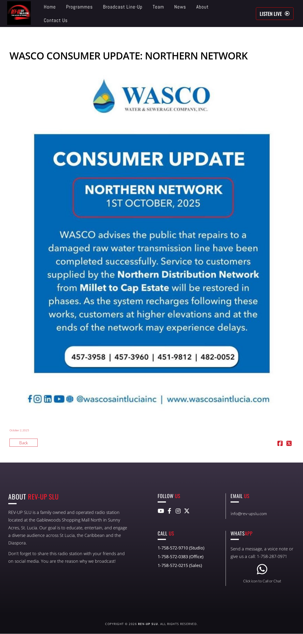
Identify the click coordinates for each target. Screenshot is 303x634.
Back (23, 442)
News (180, 7)
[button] (275, 13)
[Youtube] (160, 511)
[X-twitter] (187, 511)
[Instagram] (178, 511)
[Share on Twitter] (289, 443)
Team (158, 7)
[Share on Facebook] (280, 443)
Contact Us (56, 20)
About (202, 7)
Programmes (79, 7)
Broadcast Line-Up (123, 7)
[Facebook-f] (169, 511)
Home (50, 7)
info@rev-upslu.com (249, 513)
